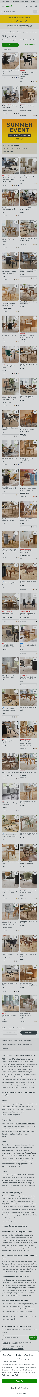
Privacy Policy (14, 1375)
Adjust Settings (19, 1394)
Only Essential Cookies (19, 1388)
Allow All (19, 1381)
